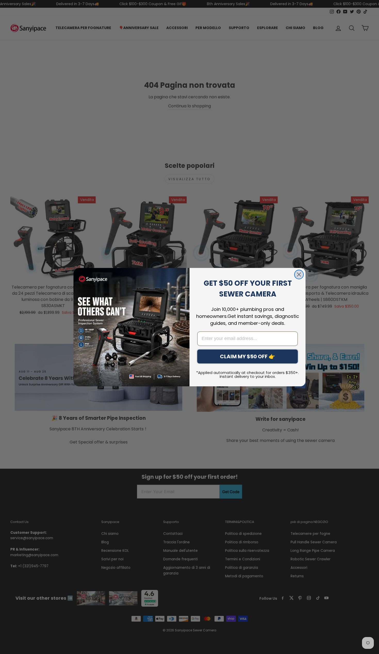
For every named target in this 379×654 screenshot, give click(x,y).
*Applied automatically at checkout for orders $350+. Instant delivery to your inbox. (247, 374)
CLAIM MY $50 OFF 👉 (247, 356)
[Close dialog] (298, 274)
